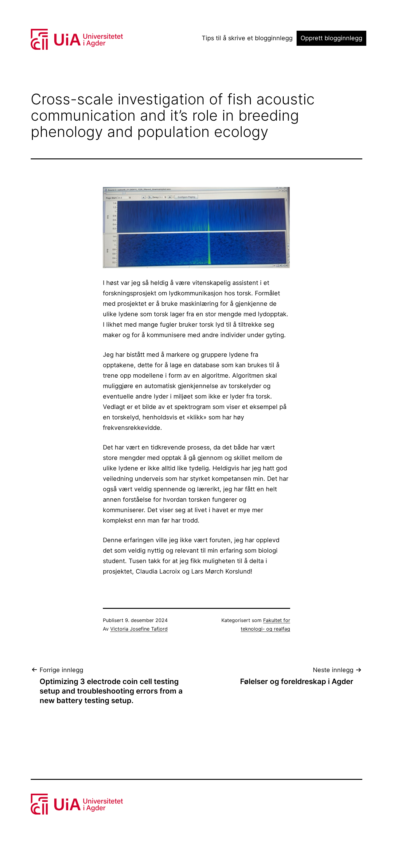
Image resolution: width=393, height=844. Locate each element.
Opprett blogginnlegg (331, 38)
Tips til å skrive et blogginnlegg (247, 38)
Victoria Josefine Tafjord (139, 629)
